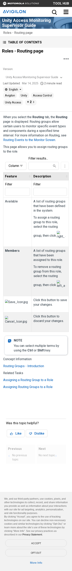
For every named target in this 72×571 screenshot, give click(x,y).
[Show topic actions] (66, 59)
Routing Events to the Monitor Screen (29, 140)
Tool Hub (61, 3)
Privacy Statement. (32, 534)
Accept (36, 543)
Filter (8, 184)
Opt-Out (36, 553)
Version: (8, 69)
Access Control (42, 95)
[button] (36, 42)
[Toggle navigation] (66, 12)
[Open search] (54, 12)
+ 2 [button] (29, 102)
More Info (36, 562)
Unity (24, 95)
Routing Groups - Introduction (23, 366)
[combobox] (33, 77)
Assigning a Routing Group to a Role (28, 380)
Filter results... (38, 158)
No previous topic (19, 457)
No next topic (47, 455)
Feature (11, 176)
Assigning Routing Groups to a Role (28, 387)
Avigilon (10, 95)
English (13, 89)
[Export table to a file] (65, 166)
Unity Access (13, 102)
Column (14, 166)
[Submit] (54, 166)
